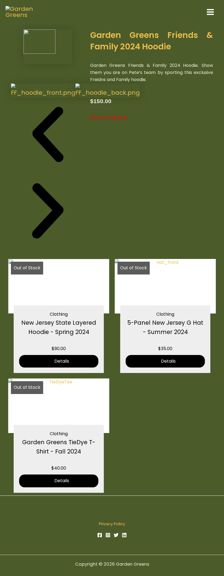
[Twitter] (116, 535)
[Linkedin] (124, 535)
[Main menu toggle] (210, 12)
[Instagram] (107, 535)
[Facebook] (99, 535)
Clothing (59, 314)
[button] (48, 136)
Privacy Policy (112, 524)
